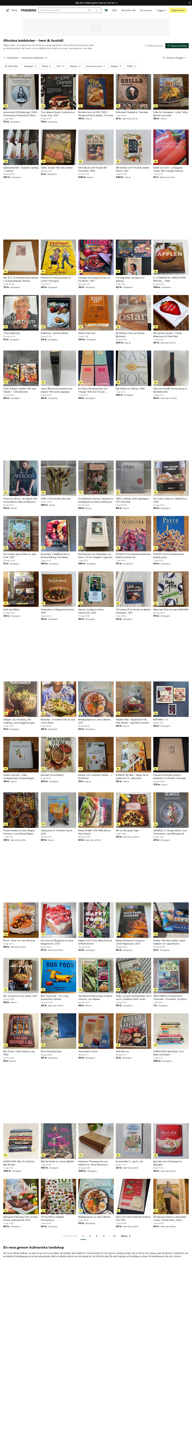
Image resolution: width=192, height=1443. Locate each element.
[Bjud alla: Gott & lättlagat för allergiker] (171, 1141)
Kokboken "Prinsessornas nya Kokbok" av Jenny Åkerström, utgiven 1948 (93, 1163)
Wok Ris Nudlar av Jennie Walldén (57, 1161)
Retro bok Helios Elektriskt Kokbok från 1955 (133, 1218)
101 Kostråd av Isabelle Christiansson (52, 1218)
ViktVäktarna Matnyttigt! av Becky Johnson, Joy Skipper (95, 997)
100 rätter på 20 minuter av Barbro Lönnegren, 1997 (133, 611)
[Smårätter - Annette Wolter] (58, 313)
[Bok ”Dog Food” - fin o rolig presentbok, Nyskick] (58, 975)
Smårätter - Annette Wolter (54, 333)
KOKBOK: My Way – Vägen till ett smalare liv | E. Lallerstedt (132, 776)
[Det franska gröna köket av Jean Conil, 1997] (21, 533)
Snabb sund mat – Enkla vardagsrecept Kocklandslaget (18, 776)
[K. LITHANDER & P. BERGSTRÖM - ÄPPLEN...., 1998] (171, 257)
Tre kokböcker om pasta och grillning (130, 279)
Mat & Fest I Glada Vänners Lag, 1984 (19, 1053)
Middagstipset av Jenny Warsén (94, 1217)
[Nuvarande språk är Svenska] (106, 10)
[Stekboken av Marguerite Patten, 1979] (58, 589)
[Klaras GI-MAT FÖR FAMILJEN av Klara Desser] (96, 810)
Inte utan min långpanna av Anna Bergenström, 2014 (57, 942)
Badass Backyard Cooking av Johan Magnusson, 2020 (130, 942)
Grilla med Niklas (11, 609)
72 (114, 1236)
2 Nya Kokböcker (11, 333)
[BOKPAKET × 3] (171, 699)
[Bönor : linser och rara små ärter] (21, 920)
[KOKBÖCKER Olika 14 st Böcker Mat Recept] (21, 1141)
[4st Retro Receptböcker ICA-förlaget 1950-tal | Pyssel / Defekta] (96, 368)
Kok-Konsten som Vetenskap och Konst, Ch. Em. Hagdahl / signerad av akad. (95, 556)
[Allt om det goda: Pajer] (133, 810)
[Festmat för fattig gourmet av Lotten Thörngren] (58, 257)
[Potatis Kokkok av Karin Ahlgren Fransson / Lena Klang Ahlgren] (21, 810)
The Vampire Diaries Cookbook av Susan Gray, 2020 (58, 114)
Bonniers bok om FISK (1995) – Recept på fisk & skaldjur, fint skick (95, 114)
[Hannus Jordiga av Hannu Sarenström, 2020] (96, 589)
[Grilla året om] (133, 1031)
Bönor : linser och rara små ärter (19, 940)
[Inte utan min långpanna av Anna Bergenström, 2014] (58, 920)
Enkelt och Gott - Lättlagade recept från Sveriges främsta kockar (168, 169)
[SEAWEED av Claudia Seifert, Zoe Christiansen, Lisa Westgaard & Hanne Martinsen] (171, 810)
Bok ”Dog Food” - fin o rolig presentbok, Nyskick (54, 997)
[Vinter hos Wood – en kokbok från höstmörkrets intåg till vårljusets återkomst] (21, 478)
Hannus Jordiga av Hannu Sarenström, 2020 (91, 611)
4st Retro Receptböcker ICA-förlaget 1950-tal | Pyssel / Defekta (93, 390)
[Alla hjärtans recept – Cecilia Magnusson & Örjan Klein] (171, 313)
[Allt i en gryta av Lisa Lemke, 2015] (21, 975)
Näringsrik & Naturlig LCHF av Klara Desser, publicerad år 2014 (20, 1218)
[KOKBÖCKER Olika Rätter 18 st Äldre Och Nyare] (171, 1031)
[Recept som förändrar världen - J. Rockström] (96, 754)
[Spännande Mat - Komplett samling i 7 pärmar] (21, 147)
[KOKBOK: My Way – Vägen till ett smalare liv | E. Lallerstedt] (133, 754)
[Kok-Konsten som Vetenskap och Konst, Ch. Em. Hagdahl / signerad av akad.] (96, 533)
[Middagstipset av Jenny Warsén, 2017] (96, 699)
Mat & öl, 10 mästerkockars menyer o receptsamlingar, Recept (20, 279)
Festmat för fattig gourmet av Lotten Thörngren (56, 279)
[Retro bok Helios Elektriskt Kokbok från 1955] (133, 1196)
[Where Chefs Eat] (96, 313)
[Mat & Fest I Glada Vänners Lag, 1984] (21, 1031)
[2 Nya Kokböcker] (21, 313)
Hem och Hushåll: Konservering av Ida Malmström (170, 390)
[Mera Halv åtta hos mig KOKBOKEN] (171, 589)
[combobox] (66, 10)
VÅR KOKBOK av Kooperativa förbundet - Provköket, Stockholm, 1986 (170, 998)
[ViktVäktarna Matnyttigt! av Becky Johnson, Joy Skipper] (96, 975)
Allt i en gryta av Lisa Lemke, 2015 (20, 996)
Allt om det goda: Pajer (127, 830)
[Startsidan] (28, 10)
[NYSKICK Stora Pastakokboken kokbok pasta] (171, 533)
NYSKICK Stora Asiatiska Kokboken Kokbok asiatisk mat (133, 556)
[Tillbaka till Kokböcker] (4, 58)
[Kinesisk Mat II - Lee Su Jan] (133, 1141)
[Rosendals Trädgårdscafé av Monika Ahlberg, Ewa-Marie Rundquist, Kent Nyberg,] (58, 533)
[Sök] (89, 10)
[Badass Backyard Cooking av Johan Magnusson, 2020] (133, 920)
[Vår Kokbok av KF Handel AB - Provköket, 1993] (96, 147)
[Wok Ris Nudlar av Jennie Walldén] (58, 1141)
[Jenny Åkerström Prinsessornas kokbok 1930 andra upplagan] (58, 368)
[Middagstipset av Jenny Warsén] (96, 1196)
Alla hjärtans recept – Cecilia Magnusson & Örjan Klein (167, 335)
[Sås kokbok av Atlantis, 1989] (133, 368)
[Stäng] (189, 3)
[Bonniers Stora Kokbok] (58, 754)
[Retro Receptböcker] (58, 1031)
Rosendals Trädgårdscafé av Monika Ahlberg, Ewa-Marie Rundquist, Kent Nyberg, (55, 556)
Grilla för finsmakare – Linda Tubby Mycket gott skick (170, 114)
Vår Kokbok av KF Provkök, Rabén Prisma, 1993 (132, 169)
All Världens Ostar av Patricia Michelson (130, 335)
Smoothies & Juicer (88, 1051)
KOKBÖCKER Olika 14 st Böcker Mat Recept (19, 1163)
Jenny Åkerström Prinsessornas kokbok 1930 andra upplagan (56, 390)
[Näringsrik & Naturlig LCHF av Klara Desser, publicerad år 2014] (21, 1196)
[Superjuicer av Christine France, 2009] (58, 810)
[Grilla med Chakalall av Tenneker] (133, 92)
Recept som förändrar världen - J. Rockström (95, 776)
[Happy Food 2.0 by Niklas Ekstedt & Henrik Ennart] (96, 920)
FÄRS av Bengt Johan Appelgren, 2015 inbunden (132, 500)
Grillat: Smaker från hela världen (57, 167)
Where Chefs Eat (86, 333)
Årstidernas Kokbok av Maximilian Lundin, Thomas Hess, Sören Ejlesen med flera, (169, 1219)
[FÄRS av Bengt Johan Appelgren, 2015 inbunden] (133, 478)
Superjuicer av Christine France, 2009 (57, 832)
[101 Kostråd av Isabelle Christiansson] (58, 1196)
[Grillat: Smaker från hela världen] (58, 147)
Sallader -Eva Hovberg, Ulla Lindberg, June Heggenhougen (19, 721)
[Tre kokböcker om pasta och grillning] (133, 257)
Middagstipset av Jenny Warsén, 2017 (94, 721)
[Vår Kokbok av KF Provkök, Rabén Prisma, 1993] (133, 147)
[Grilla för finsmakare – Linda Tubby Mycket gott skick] (171, 92)
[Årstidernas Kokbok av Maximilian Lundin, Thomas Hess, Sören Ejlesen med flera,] (171, 1196)
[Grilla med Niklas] (21, 589)
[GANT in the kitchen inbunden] (58, 478)
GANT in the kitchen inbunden (56, 498)
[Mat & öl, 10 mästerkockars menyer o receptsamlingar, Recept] (21, 257)
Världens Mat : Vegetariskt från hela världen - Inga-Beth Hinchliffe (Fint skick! (133, 721)
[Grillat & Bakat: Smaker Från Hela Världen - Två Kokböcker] (21, 368)
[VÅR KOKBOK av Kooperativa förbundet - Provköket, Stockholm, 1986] (171, 975)
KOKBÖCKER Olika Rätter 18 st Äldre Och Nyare (168, 1053)
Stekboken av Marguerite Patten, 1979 (58, 611)
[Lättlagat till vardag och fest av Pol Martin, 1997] (96, 257)
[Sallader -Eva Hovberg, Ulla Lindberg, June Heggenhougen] (21, 699)
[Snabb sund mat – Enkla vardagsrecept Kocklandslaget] (21, 754)
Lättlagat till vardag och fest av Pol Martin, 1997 (94, 279)
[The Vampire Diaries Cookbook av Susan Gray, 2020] (58, 92)
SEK (114, 10)
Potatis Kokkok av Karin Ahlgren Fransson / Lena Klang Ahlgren (19, 832)
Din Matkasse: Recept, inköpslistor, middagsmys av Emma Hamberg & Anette (95, 500)
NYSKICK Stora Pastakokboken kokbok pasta (168, 556)
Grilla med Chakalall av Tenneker (132, 112)
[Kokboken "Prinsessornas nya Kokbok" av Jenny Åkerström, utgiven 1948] (96, 1141)
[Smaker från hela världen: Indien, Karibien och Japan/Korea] (171, 920)
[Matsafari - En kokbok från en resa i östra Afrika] (58, 699)
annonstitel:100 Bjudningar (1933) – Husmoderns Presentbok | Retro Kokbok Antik (21, 114)
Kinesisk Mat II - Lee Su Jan (129, 1161)
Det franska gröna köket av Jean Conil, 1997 (19, 556)
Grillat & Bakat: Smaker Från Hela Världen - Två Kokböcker (19, 390)
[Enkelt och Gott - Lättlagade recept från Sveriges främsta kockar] (171, 147)
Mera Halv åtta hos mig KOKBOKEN (170, 609)
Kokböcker (13, 58)
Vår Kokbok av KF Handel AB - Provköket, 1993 (93, 169)
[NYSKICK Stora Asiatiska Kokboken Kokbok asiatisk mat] (133, 533)
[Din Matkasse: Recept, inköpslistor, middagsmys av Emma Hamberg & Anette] (96, 478)
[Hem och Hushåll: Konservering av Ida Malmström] (171, 368)
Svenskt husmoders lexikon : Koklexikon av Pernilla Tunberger (169, 776)
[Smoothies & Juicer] (96, 1031)
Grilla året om (122, 1051)
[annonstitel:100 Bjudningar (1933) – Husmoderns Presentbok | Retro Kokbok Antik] (21, 92)
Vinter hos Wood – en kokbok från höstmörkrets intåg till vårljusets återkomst (20, 500)
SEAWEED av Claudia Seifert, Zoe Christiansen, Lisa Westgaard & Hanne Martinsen (170, 832)
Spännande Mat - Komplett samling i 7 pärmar (20, 169)
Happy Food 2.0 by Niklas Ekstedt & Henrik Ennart (95, 942)
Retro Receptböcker (51, 1051)
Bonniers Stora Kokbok (52, 775)
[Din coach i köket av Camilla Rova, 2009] (171, 478)
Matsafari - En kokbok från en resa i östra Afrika (58, 721)
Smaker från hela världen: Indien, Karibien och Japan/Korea (169, 942)
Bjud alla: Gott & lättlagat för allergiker (167, 1163)
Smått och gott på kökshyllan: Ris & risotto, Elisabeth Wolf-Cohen (133, 997)
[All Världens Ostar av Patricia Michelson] (133, 313)
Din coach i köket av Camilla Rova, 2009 (170, 500)
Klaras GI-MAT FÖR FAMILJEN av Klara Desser (94, 832)
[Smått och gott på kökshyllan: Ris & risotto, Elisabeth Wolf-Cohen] (133, 975)
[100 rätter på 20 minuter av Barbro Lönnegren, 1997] (133, 589)
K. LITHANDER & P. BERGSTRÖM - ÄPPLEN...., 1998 (170, 279)
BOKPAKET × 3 (160, 719)
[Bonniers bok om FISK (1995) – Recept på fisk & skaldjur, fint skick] (96, 92)
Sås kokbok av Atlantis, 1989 (130, 388)
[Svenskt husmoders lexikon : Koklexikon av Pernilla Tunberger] (171, 754)
